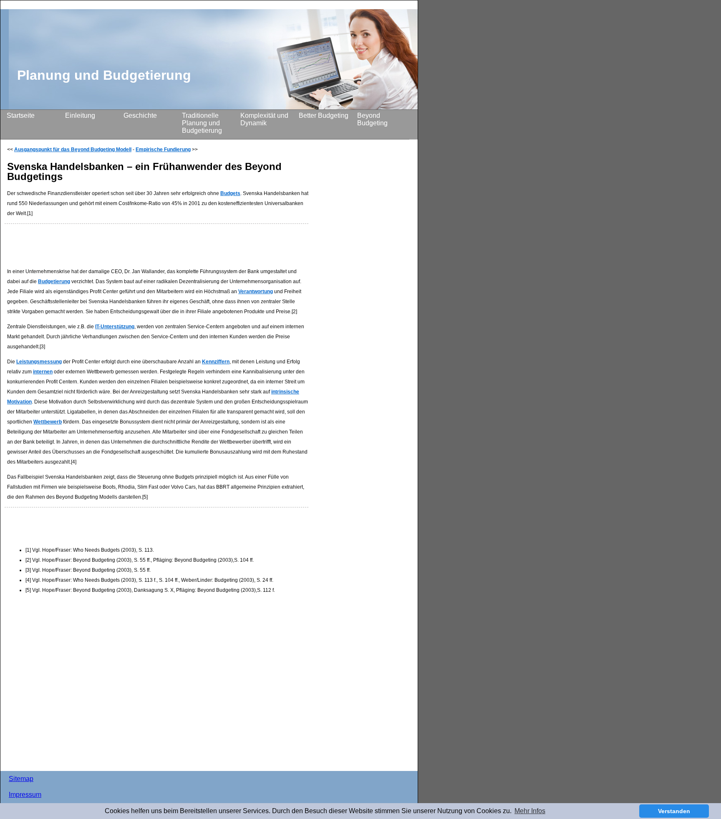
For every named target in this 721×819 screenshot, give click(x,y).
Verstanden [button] (674, 811)
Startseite (21, 115)
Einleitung (80, 115)
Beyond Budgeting (372, 119)
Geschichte (140, 115)
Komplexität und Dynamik (264, 119)
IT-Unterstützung (114, 327)
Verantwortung (255, 291)
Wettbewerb (47, 422)
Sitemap (21, 778)
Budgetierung (54, 281)
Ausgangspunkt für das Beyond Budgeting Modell (72, 149)
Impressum (25, 794)
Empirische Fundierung (163, 149)
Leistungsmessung (39, 362)
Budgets (230, 193)
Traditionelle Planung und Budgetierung (202, 123)
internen (43, 372)
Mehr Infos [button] (529, 810)
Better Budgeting (323, 115)
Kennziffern (215, 362)
